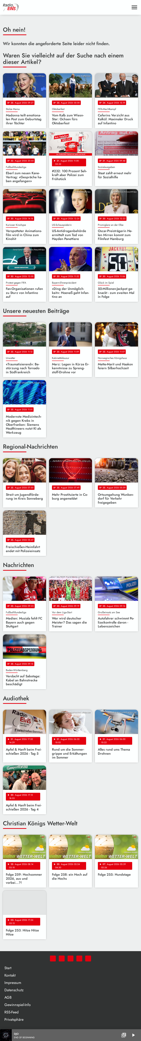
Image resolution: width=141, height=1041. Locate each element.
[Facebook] (62, 958)
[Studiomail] (79, 958)
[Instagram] (70, 958)
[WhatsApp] (53, 958)
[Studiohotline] (88, 958)
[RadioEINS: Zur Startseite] (66, 7)
